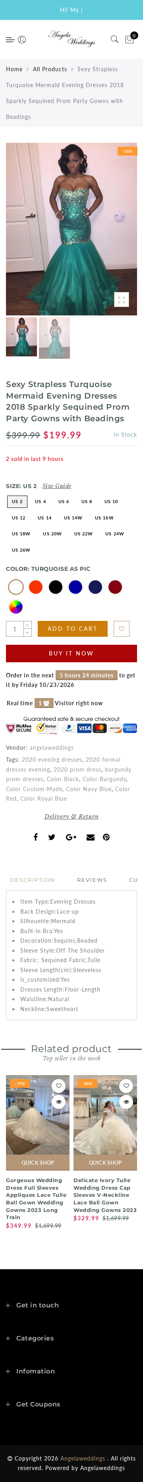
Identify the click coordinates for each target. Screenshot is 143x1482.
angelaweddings (52, 747)
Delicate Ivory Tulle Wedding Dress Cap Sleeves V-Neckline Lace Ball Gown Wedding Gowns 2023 (105, 1195)
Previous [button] (20, 233)
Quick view (59, 1102)
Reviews (92, 880)
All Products (50, 69)
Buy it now (71, 653)
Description (32, 880)
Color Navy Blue (89, 789)
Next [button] (112, 233)
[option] (71, 229)
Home (14, 69)
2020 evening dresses (52, 759)
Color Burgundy (104, 779)
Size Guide (57, 486)
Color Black (63, 779)
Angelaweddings (102, 1467)
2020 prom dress (77, 769)
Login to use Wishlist (121, 629)
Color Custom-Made (34, 789)
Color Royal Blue (43, 798)
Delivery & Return (71, 816)
